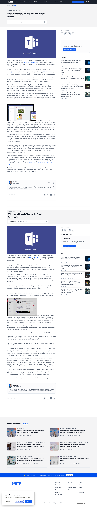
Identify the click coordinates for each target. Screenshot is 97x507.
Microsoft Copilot (40, 442)
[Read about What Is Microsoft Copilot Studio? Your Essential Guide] (54, 460)
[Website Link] (44, 22)
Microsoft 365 (13, 10)
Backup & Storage (64, 428)
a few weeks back (34, 257)
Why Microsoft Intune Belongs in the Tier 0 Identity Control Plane (71, 274)
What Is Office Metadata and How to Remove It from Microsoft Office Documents (31, 431)
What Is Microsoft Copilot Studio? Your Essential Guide (74, 459)
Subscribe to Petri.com (78, 1)
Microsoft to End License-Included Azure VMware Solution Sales (71, 61)
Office (11, 5)
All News (63, 57)
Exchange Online (28, 456)
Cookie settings (81, 503)
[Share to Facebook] (44, 195)
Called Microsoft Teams (30, 62)
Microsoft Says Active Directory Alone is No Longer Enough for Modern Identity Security (72, 94)
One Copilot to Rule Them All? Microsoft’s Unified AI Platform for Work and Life (73, 445)
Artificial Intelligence (30, 442)
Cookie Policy (7, 501)
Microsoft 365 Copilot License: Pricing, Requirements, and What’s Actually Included (30, 445)
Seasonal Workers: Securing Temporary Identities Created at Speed (72, 77)
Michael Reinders (21, 435)
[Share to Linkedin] (51, 195)
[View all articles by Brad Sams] (10, 183)
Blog (8, 5)
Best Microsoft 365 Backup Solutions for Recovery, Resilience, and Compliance (72, 431)
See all (24, 423)
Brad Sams (17, 22)
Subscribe (69, 475)
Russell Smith (63, 435)
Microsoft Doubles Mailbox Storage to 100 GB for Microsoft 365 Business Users (72, 70)
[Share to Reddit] (54, 195)
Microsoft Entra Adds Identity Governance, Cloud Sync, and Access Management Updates (72, 86)
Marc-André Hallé (21, 463)
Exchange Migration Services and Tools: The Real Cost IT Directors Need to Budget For (30, 459)
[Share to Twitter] (47, 195)
